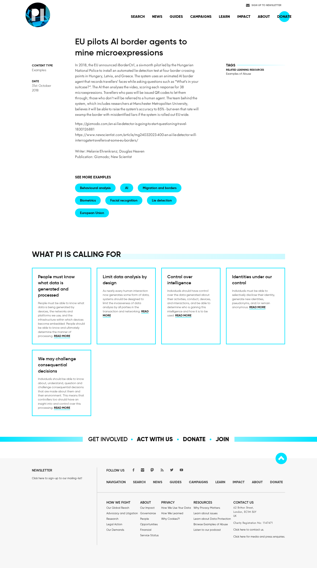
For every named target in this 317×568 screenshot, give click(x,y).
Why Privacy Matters (207, 507)
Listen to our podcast (207, 529)
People (144, 518)
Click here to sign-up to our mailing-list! (57, 478)
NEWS (157, 482)
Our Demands (115, 529)
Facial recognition (123, 200)
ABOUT (257, 482)
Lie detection (162, 200)
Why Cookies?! (170, 518)
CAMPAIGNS (198, 482)
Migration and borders (159, 188)
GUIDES (176, 482)
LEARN (220, 482)
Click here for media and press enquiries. (259, 536)
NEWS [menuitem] (157, 16)
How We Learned (172, 513)
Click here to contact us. (248, 529)
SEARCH (139, 482)
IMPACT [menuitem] (243, 16)
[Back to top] (281, 458)
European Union (92, 213)
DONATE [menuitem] (284, 16)
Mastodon (152, 470)
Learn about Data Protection (212, 518)
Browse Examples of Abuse (211, 524)
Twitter (171, 470)
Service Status (149, 535)
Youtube (181, 470)
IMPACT (239, 482)
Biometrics (88, 200)
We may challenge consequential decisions (57, 365)
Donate (194, 439)
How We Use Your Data (176, 507)
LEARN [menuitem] (224, 16)
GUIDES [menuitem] (176, 16)
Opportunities (149, 524)
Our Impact (147, 507)
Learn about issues (206, 513)
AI (126, 188)
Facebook (132, 470)
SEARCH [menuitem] (138, 16)
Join (222, 439)
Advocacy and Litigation (122, 513)
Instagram (142, 470)
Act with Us (155, 439)
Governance (148, 513)
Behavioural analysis (95, 188)
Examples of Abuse (238, 73)
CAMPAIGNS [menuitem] (201, 16)
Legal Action (114, 524)
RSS (162, 470)
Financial (145, 529)
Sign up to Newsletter (266, 5)
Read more (62, 336)
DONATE (276, 482)
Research (112, 518)
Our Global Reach (117, 507)
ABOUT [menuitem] (264, 16)
